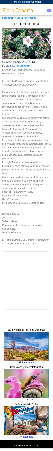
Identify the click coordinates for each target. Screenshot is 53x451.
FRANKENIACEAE (20, 66)
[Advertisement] (26, 280)
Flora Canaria (17, 10)
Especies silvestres (26, 17)
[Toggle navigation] (49, 10)
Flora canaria (8, 17)
